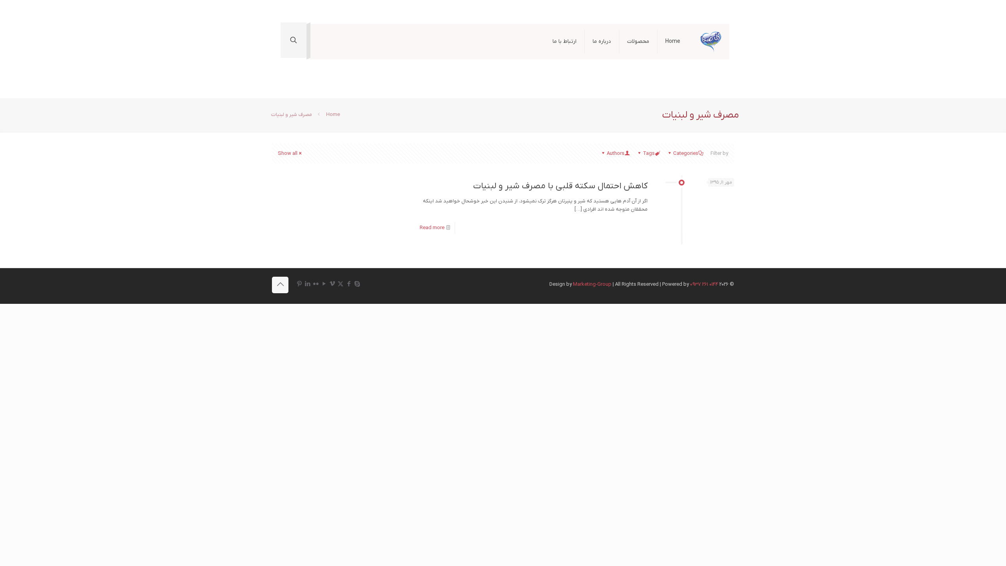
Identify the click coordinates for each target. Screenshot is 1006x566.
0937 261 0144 (704, 284)
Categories (685, 153)
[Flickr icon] (316, 284)
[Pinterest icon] (299, 284)
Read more (432, 227)
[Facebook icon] (349, 284)
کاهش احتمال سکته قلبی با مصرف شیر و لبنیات (560, 186)
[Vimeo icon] (332, 284)
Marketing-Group (592, 284)
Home (333, 114)
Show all (287, 153)
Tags (649, 153)
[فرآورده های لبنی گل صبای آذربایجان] (710, 41)
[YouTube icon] (324, 284)
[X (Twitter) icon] (340, 284)
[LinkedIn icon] (307, 284)
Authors (615, 153)
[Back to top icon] (280, 285)
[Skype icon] (357, 284)
